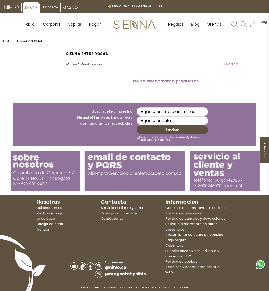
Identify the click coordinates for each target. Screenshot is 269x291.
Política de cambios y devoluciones (195, 218)
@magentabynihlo (125, 274)
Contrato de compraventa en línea (195, 207)
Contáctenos (112, 218)
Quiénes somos (49, 207)
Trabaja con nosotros (119, 213)
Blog (195, 24)
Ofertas (214, 24)
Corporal (51, 24)
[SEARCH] (243, 24)
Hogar (95, 24)
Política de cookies (181, 261)
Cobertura (174, 245)
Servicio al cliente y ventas (123, 207)
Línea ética (45, 218)
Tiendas (43, 229)
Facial (30, 24)
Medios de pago (49, 213)
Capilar (75, 24)
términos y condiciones (155, 139)
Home (6, 41)
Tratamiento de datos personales (194, 234)
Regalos (176, 24)
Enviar (172, 130)
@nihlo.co (116, 267)
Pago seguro (176, 240)
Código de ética (49, 224)
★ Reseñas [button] (265, 150)
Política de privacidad (183, 213)
